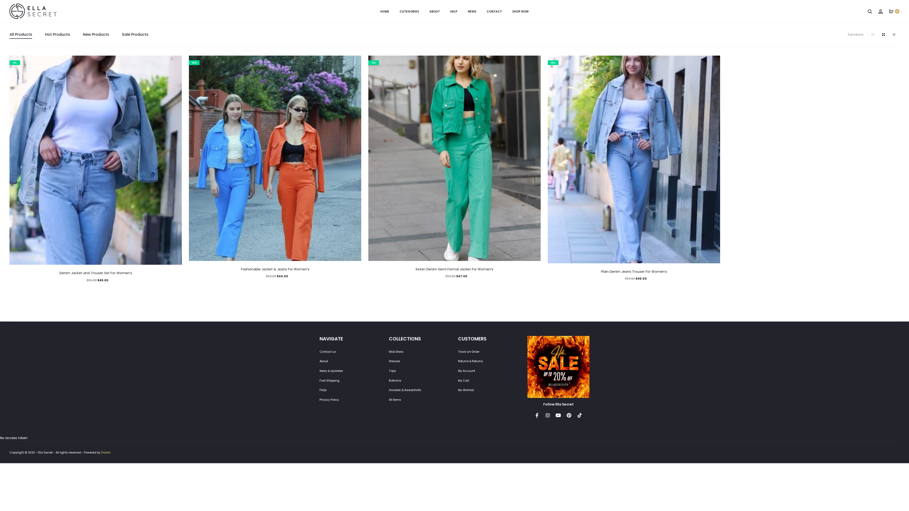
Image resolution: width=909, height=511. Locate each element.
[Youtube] (558, 415)
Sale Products (135, 34)
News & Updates (331, 371)
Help (453, 11)
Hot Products (57, 34)
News (472, 11)
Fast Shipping (329, 381)
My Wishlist (466, 390)
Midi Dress (396, 352)
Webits (106, 452)
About (434, 11)
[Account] (880, 11)
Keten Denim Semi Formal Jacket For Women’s (454, 269)
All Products (20, 34)
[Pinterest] (569, 415)
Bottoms (395, 381)
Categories (409, 11)
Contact (494, 11)
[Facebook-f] (537, 415)
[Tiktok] (579, 415)
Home (384, 11)
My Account (466, 371)
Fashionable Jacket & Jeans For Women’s (275, 269)
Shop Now (520, 11)
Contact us (328, 352)
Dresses (394, 361)
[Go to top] (902, 412)
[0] (891, 11)
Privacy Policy (329, 400)
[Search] (870, 11)
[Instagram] (548, 415)
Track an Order (468, 352)
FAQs (323, 390)
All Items (395, 400)
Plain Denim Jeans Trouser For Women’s (634, 271)
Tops (392, 371)
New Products (96, 34)
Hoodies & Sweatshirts (405, 390)
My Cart (463, 381)
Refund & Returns (470, 361)
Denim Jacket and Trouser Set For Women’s (95, 273)
